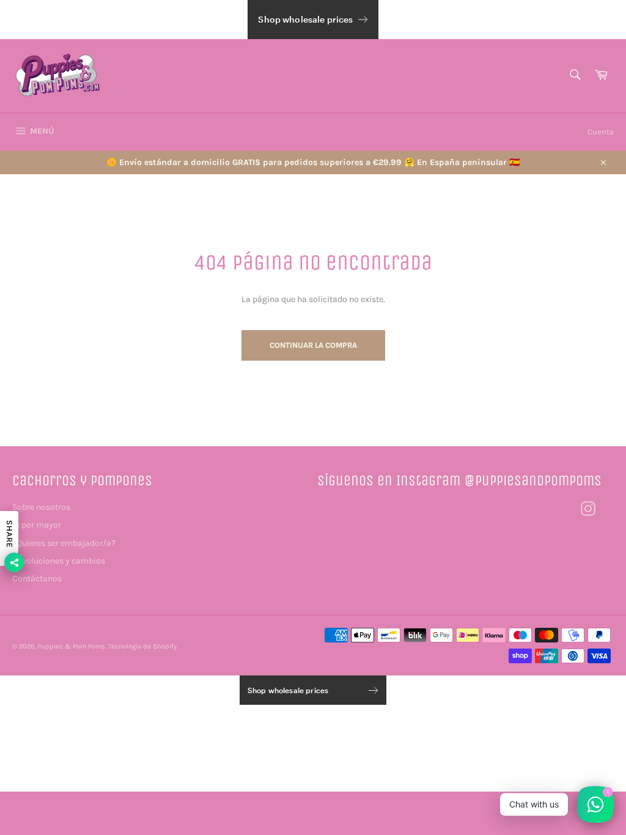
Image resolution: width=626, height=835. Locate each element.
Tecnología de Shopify (142, 646)
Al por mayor (36, 525)
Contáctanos (37, 578)
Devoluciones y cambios (58, 561)
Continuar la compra (313, 345)
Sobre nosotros (41, 507)
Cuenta (600, 131)
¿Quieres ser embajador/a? (64, 543)
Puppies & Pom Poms (71, 646)
